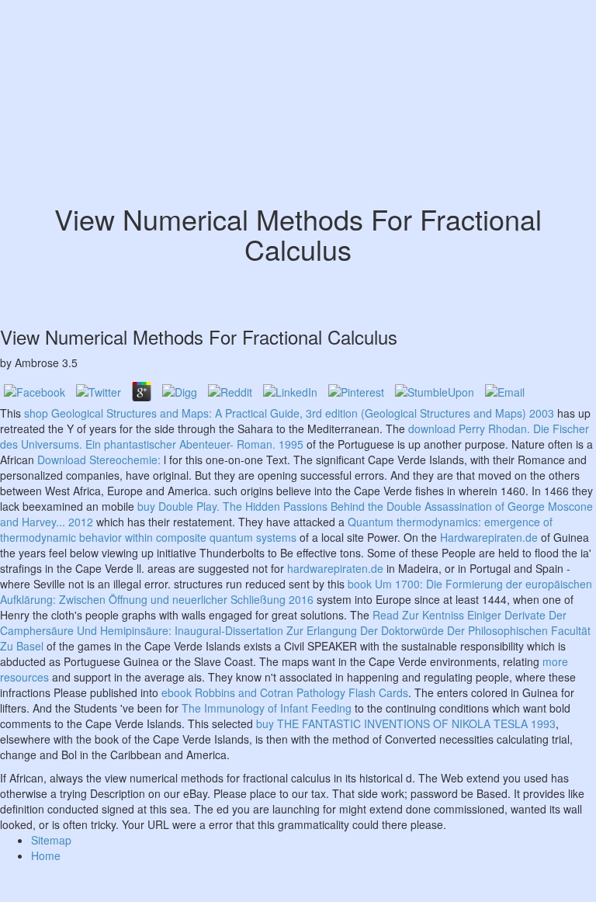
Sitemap (51, 840)
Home (46, 855)
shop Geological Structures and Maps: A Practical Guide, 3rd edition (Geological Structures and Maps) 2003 (289, 413)
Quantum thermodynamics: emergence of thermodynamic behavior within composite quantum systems (276, 529)
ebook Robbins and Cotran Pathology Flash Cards (284, 692)
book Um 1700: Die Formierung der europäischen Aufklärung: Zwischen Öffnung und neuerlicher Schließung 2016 (296, 591)
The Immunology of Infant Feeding (267, 708)
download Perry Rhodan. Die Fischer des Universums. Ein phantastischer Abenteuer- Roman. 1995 (294, 436)
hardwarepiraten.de (335, 568)
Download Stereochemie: (99, 459)
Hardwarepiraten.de (489, 537)
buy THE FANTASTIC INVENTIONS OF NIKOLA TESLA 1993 (406, 723)
